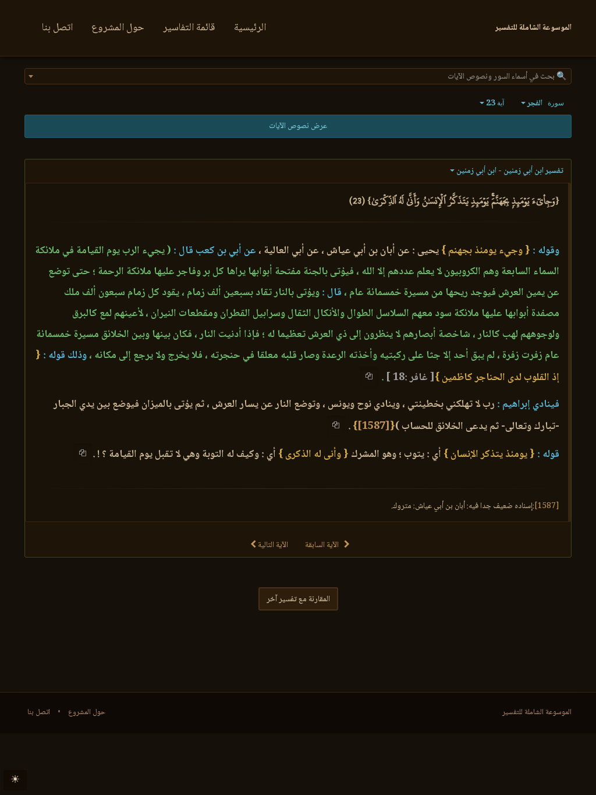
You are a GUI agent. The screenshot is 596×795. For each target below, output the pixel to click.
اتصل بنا (57, 28)
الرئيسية (250, 28)
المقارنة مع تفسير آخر (298, 599)
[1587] (373, 426)
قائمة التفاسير (189, 28)
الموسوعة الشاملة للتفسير (537, 712)
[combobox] (298, 76)
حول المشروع (117, 28)
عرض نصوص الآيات (298, 126)
